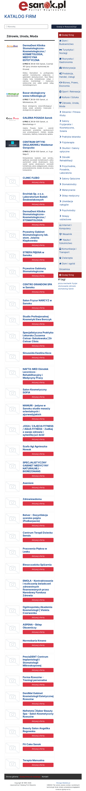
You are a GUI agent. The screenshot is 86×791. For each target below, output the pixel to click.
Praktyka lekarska (71, 136)
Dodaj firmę (67, 35)
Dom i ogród (68, 263)
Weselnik (67, 234)
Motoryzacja (68, 67)
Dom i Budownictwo (66, 42)
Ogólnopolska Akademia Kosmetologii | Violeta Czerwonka (37, 610)
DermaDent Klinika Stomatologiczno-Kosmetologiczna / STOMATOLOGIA (34, 216)
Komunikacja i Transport (67, 251)
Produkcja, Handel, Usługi (67, 75)
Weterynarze (68, 190)
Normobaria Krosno (34, 640)
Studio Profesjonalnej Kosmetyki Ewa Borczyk (37, 318)
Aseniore (28, 483)
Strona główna (12, 776)
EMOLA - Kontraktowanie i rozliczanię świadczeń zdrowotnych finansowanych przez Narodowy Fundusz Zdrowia (38, 588)
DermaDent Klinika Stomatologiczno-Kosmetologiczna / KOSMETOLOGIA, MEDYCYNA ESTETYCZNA (34, 53)
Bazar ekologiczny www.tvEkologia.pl (34, 94)
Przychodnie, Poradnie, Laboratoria (68, 169)
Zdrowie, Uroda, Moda (69, 105)
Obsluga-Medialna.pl (63, 783)
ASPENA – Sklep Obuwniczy (32, 626)
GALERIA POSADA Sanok (37, 117)
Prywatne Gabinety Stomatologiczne (34, 270)
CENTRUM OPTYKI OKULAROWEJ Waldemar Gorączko (38, 144)
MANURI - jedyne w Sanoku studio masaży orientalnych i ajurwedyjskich (36, 410)
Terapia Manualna (33, 760)
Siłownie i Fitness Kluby (70, 114)
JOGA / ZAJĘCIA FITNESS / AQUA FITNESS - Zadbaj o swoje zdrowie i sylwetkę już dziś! (38, 430)
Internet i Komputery (65, 227)
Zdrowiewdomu (32, 499)
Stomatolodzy (68, 184)
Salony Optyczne (70, 178)
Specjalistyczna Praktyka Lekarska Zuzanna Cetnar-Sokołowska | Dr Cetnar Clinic (38, 337)
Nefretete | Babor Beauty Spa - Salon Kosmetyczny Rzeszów (38, 713)
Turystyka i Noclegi (66, 51)
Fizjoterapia (67, 142)
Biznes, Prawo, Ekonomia (68, 84)
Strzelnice (64, 269)
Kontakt (45, 776)
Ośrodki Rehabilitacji (66, 159)
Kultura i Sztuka (70, 97)
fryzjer (74, 283)
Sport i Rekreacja (70, 91)
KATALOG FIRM (20, 16)
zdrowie (72, 286)
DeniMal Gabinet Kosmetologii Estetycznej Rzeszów (38, 696)
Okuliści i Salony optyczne (69, 150)
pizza (60, 283)
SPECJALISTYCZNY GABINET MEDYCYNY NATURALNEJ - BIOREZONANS (36, 467)
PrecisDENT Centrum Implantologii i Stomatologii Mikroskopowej (35, 661)
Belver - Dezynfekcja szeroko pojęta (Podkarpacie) (35, 518)
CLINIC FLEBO (31, 177)
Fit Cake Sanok (32, 744)
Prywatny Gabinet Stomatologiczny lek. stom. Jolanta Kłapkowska (35, 236)
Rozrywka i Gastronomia (66, 60)
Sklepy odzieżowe (65, 218)
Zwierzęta (67, 258)
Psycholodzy (68, 210)
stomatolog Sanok (66, 289)
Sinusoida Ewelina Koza (37, 352)
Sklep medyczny (70, 195)
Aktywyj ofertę (38, 182)
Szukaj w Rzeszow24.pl (66, 27)
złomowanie (63, 286)
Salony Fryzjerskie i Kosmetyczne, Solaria (67, 126)
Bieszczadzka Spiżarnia (37, 564)
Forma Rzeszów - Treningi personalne (35, 679)
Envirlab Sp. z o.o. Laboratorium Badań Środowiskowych (35, 196)
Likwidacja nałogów (66, 203)
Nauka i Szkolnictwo (65, 241)
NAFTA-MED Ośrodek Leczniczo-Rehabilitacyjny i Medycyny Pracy (35, 373)
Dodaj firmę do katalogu (30, 776)
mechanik (67, 283)
